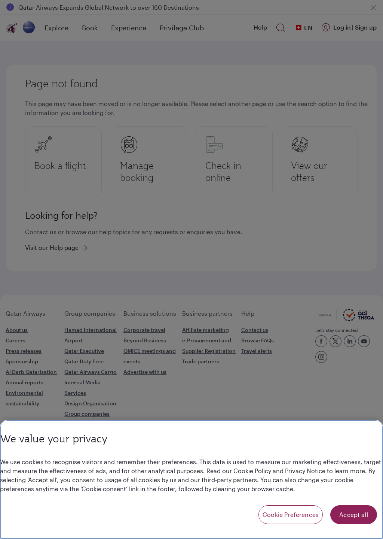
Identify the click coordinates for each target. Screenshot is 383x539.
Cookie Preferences (291, 514)
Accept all (353, 514)
